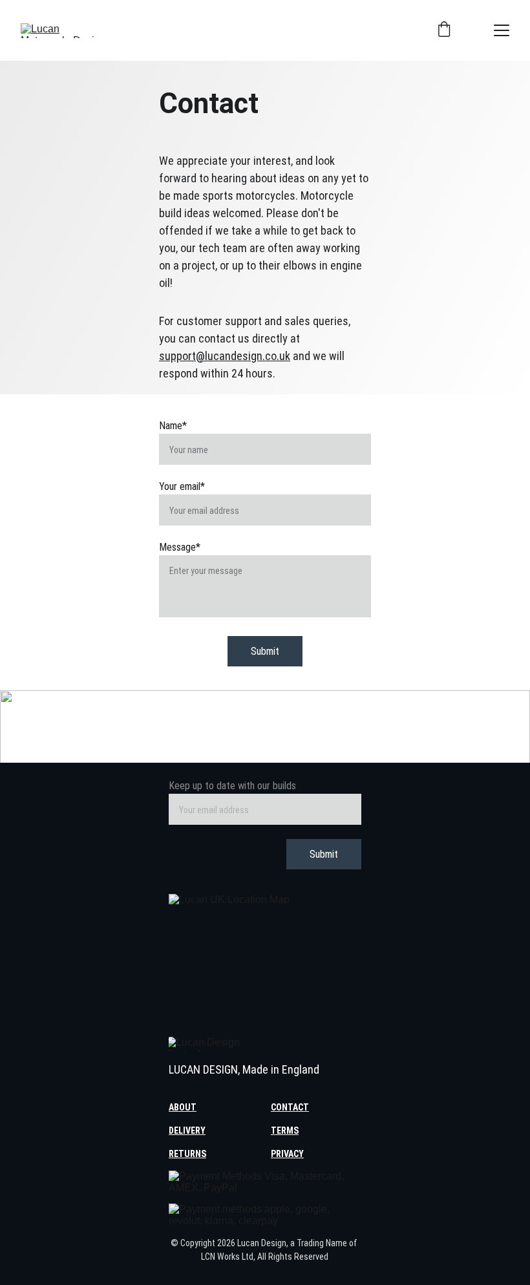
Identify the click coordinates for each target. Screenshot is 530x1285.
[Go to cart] (444, 30)
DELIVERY (187, 1130)
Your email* (182, 486)
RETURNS (187, 1154)
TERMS (285, 1130)
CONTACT (290, 1107)
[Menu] (501, 30)
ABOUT (182, 1107)
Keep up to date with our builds (232, 786)
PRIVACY (287, 1154)
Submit (265, 651)
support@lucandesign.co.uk (224, 356)
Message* (179, 547)
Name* (173, 425)
